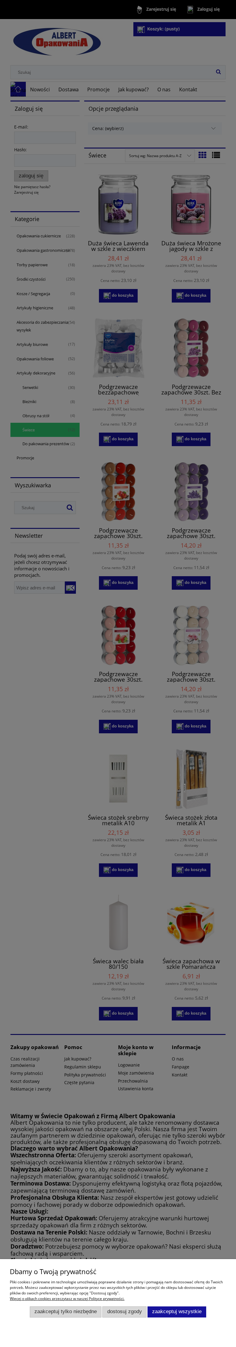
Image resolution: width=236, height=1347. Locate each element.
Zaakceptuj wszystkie (177, 1311)
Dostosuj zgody (124, 1311)
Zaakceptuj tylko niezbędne (65, 1311)
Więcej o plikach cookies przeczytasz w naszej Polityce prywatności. (67, 1298)
